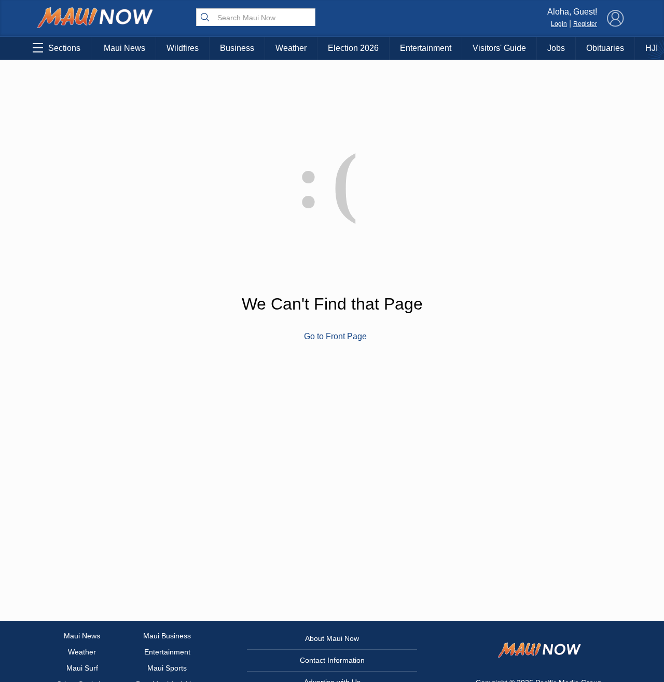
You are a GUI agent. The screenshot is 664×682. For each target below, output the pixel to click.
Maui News (124, 48)
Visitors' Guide (499, 48)
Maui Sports (167, 668)
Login (559, 24)
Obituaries (605, 48)
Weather (291, 48)
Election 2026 (353, 48)
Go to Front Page (335, 336)
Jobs (556, 48)
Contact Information (332, 660)
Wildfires (183, 48)
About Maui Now (332, 638)
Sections (64, 48)
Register (585, 24)
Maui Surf (82, 668)
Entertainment (425, 48)
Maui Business (167, 636)
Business (237, 48)
